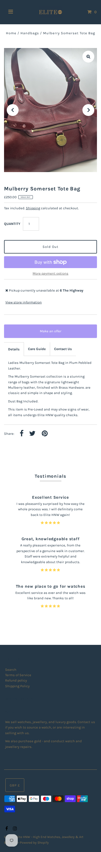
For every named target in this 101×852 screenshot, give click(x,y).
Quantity (12, 224)
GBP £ (15, 785)
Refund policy (16, 680)
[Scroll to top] (90, 841)
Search (10, 670)
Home (11, 33)
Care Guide (37, 349)
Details (14, 349)
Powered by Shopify (34, 842)
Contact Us (63, 349)
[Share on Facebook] (22, 433)
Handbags (29, 33)
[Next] (88, 110)
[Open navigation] (10, 12)
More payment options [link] (50, 273)
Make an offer (54, 333)
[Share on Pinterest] (45, 433)
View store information (23, 302)
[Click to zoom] (88, 57)
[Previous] (13, 110)
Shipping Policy (17, 686)
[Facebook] (6, 828)
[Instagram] (14, 828)
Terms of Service (18, 675)
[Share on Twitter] (32, 433)
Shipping (33, 208)
